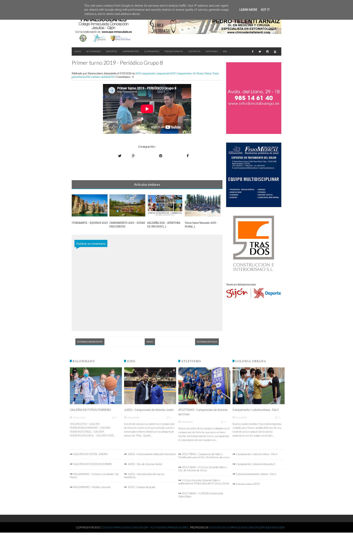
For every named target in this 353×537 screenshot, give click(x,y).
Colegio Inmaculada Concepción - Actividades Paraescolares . (145, 527)
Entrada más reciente (90, 341)
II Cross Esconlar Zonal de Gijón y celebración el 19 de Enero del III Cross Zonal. (203, 482)
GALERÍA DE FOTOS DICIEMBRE (92, 464)
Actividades (93, 51)
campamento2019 (166, 73)
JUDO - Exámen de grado (141, 487)
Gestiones (212, 51)
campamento (149, 73)
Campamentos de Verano (190, 73)
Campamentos (130, 51)
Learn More (248, 9)
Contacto (194, 51)
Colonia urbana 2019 (248, 483)
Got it (265, 9)
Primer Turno (212, 73)
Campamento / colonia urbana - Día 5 (256, 409)
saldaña (95, 76)
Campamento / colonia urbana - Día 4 (256, 454)
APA (225, 51)
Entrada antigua (207, 341)
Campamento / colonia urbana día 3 (255, 464)
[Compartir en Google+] (133, 156)
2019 (139, 73)
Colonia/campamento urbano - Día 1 (256, 473)
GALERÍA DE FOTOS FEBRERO (90, 409)
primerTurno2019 (81, 76)
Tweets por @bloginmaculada (241, 284)
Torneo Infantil (173, 51)
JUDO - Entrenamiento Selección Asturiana (152, 454)
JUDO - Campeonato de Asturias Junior (149, 409)
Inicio (77, 51)
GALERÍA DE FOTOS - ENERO (90, 454)
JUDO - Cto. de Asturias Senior (145, 464)
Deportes (111, 51)
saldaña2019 (107, 76)
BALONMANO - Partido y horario (92, 487)
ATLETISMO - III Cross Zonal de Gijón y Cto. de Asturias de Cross (202, 469)
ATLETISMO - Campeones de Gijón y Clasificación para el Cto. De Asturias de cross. (204, 455)
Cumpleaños (151, 51)
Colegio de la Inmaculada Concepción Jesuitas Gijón (247, 527)
